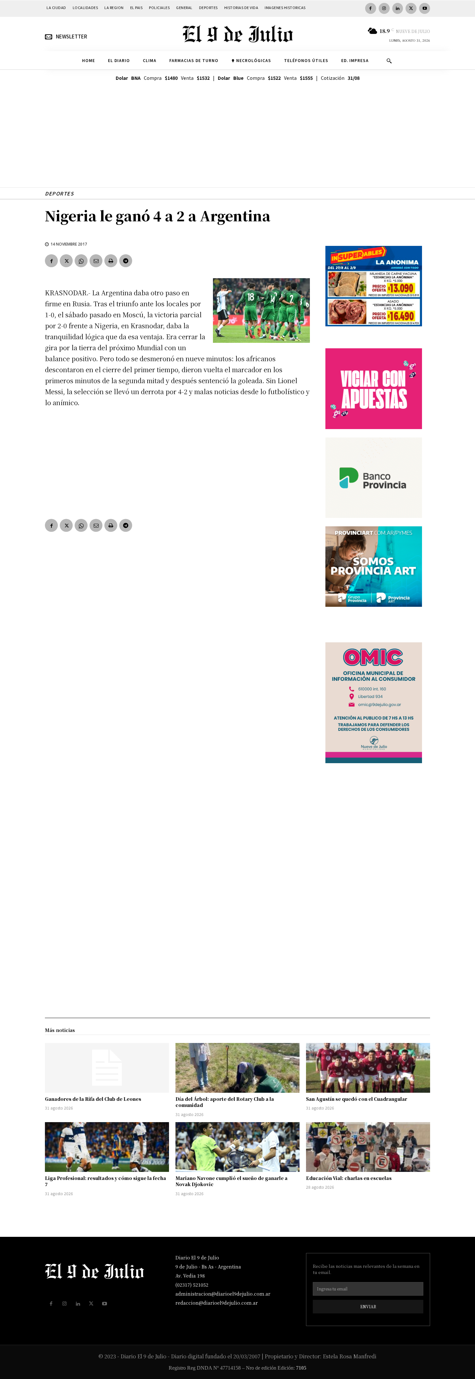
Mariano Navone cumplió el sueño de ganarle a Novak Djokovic (231, 1181)
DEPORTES (59, 193)
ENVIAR (368, 1306)
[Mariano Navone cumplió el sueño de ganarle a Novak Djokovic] (237, 1147)
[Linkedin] (397, 8)
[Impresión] (110, 260)
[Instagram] (384, 8)
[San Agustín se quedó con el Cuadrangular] (368, 1068)
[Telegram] (125, 260)
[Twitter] (411, 8)
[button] (389, 61)
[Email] (96, 260)
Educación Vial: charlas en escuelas (349, 1178)
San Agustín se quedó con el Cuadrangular (356, 1099)
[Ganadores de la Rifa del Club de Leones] (107, 1068)
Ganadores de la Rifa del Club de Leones (93, 1099)
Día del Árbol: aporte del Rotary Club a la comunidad (224, 1102)
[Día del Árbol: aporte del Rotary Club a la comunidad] (237, 1068)
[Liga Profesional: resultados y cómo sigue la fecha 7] (107, 1147)
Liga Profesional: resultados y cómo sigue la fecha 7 (105, 1181)
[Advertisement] (237, 142)
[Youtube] (424, 8)
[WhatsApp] (81, 260)
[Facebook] (370, 8)
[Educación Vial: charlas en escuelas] (368, 1147)
